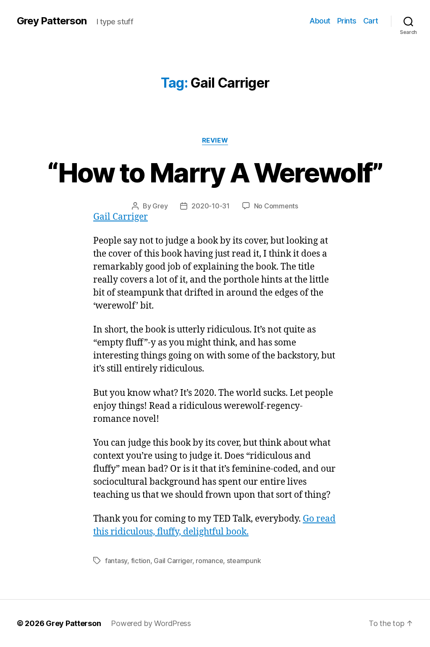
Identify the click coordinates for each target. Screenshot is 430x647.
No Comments (276, 206)
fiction (140, 560)
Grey (160, 206)
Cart (370, 20)
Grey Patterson (52, 21)
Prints (347, 20)
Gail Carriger (120, 217)
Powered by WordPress (151, 623)
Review (215, 140)
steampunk (244, 560)
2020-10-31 (210, 206)
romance (209, 560)
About (319, 20)
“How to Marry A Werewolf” (215, 172)
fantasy (116, 560)
